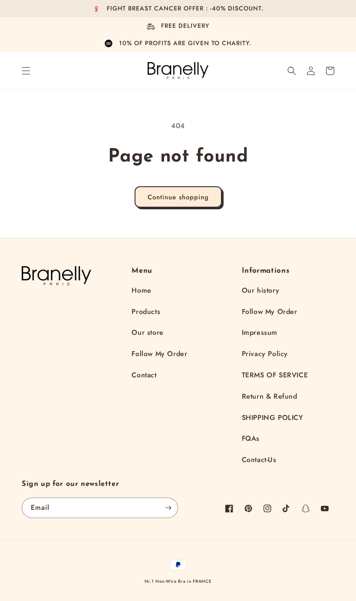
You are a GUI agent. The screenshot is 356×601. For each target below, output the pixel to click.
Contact (144, 375)
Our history (261, 290)
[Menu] (26, 70)
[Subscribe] (168, 508)
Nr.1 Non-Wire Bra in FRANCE (178, 581)
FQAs (251, 438)
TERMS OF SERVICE (275, 375)
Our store (147, 332)
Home (141, 290)
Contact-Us (259, 460)
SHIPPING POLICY (272, 418)
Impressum (259, 332)
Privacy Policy (265, 354)
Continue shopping (178, 197)
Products (146, 312)
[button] (291, 70)
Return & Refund (269, 396)
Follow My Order (159, 354)
